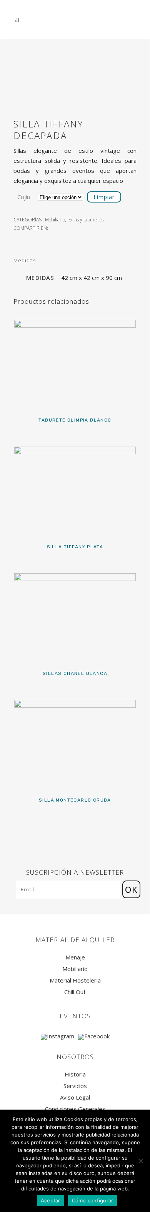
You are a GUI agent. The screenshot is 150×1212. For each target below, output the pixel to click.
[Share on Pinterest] (79, 227)
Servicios (75, 1085)
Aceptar (50, 1200)
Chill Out (75, 991)
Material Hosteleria (75, 980)
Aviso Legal (75, 1097)
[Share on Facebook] (53, 227)
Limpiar (104, 197)
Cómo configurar (92, 1200)
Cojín (23, 197)
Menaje (75, 957)
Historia (75, 1074)
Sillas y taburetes (85, 219)
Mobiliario (55, 219)
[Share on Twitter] (62, 227)
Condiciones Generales (75, 1109)
